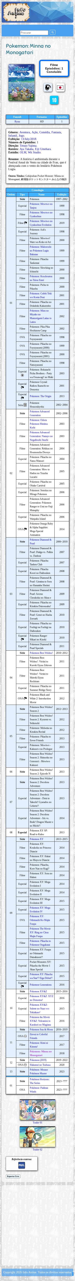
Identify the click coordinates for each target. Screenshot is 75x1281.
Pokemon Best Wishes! (41, 652)
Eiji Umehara (43, 149)
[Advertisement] (37, 1225)
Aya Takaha (26, 149)
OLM (23, 152)
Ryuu (17, 121)
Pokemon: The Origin (40, 396)
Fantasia (56, 132)
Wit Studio (34, 152)
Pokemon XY (37, 839)
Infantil (12, 135)
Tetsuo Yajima (28, 145)
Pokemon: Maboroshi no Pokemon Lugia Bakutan (40, 250)
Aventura (24, 132)
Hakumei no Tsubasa (40, 1064)
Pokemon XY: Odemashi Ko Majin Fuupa (40, 920)
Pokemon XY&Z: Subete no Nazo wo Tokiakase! (39, 1008)
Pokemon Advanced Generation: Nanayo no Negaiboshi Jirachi (41, 436)
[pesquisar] (52, 32)
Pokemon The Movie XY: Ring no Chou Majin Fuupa (40, 932)
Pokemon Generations (41, 984)
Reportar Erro (13, 1176)
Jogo (21, 135)
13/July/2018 (28, 139)
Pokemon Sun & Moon (41, 1029)
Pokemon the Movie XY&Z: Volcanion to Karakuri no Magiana (40, 1021)
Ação (35, 132)
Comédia (44, 132)
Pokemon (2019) (38, 1060)
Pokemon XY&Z (38, 991)
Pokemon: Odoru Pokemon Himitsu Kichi (39, 424)
